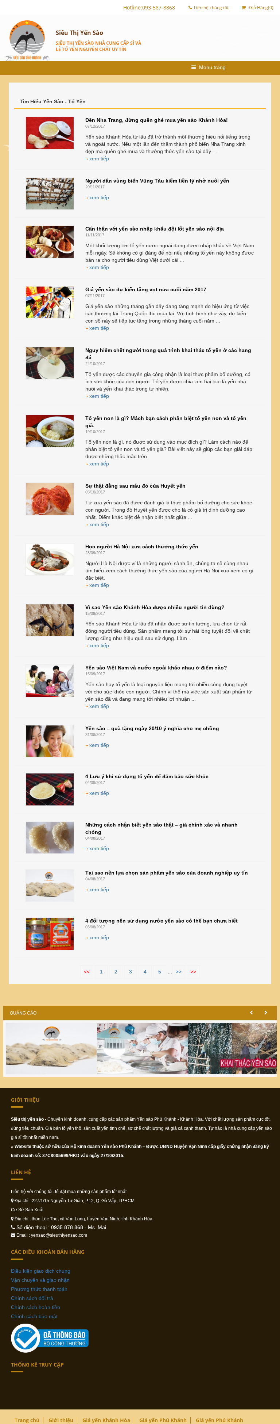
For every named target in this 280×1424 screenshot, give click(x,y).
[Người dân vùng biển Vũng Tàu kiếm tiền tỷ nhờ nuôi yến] (50, 193)
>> (179, 972)
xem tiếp (98, 158)
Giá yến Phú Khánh (163, 1420)
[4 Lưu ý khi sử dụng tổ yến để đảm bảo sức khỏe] (50, 789)
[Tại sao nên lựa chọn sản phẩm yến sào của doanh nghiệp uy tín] (50, 885)
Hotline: (132, 7)
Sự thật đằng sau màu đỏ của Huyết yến (135, 486)
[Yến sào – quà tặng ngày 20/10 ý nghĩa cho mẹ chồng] (50, 741)
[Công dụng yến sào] (53, 1047)
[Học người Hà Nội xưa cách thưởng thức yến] (50, 559)
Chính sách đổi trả (32, 1298)
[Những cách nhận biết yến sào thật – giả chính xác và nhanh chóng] (50, 837)
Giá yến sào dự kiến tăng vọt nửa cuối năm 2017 (145, 289)
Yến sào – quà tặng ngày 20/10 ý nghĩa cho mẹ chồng (152, 728)
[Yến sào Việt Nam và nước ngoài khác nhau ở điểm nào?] (50, 680)
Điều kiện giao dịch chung (40, 1271)
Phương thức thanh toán (39, 1289)
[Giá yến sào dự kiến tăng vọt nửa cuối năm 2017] (50, 302)
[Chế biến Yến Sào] (144, 1047)
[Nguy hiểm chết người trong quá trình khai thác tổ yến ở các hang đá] (50, 363)
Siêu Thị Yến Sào (79, 33)
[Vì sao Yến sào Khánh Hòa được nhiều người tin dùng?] (50, 620)
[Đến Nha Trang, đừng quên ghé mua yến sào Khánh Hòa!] (50, 132)
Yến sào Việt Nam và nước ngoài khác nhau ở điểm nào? (156, 668)
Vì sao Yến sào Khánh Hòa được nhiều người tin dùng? (155, 607)
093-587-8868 (158, 7)
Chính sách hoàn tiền (35, 1307)
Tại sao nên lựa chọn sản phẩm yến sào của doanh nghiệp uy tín (166, 873)
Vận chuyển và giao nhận (40, 1280)
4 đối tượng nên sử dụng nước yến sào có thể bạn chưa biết (161, 921)
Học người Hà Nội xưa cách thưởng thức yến (141, 546)
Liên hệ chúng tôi (211, 7)
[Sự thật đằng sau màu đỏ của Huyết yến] (50, 498)
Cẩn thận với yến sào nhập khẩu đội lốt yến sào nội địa (154, 229)
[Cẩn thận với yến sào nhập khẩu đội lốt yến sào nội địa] (50, 241)
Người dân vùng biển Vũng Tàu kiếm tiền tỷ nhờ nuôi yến (157, 181)
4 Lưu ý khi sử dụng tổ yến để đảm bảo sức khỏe (147, 776)
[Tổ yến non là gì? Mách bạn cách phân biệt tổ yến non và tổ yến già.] (50, 431)
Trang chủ (27, 1420)
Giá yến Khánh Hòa (106, 1420)
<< (87, 972)
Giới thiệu (60, 1420)
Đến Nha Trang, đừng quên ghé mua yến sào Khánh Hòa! (156, 120)
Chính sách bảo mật (34, 1316)
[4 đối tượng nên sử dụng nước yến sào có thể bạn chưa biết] (50, 933)
